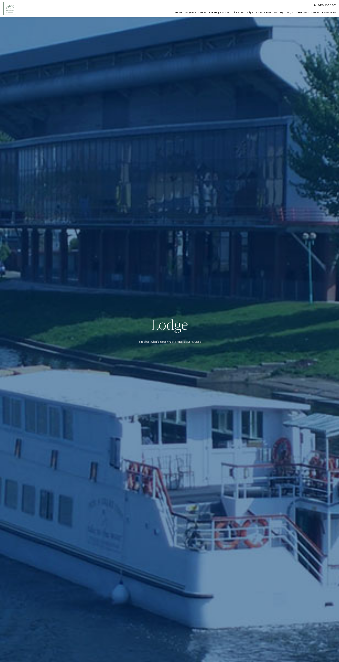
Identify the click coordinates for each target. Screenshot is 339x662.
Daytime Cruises (195, 12)
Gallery (279, 12)
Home (179, 12)
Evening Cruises (219, 12)
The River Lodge (243, 12)
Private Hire (264, 12)
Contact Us (329, 12)
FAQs (290, 12)
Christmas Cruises (307, 12)
